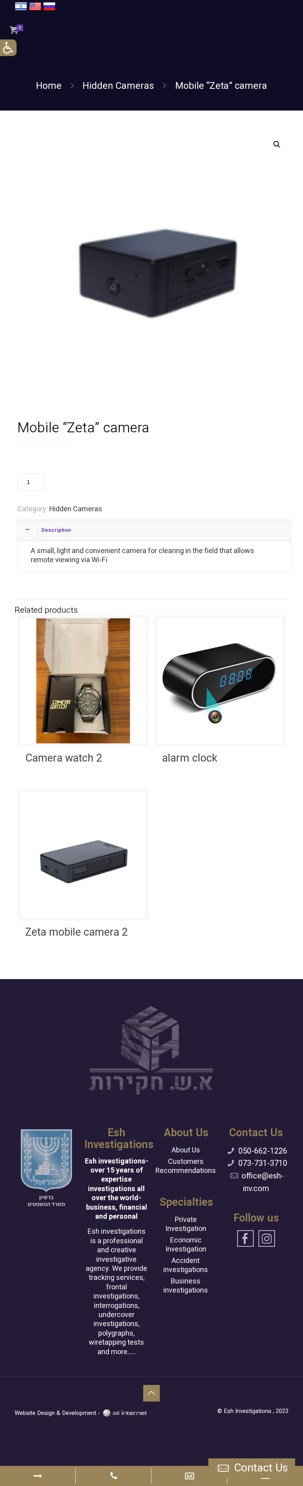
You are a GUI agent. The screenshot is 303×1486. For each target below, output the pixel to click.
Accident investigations (185, 1265)
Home (49, 86)
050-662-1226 (262, 1151)
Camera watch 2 (63, 758)
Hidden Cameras (118, 86)
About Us (186, 1150)
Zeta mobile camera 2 (76, 932)
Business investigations (185, 1286)
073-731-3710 (262, 1163)
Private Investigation (185, 1224)
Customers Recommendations (185, 1166)
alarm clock (189, 758)
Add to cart (71, 482)
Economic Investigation (185, 1245)
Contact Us (259, 1468)
